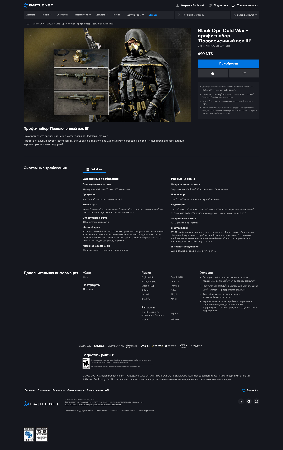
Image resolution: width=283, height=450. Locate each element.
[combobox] (205, 15)
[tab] (94, 169)
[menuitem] (32, 15)
